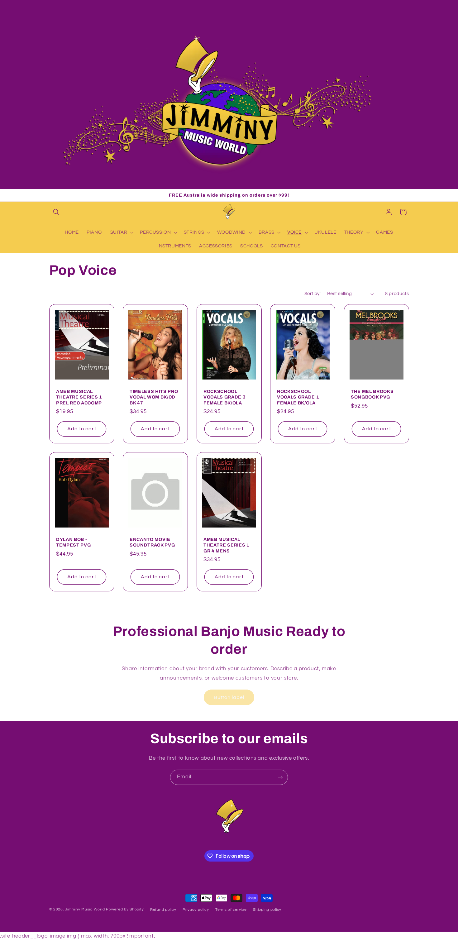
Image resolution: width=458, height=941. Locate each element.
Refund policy (163, 909)
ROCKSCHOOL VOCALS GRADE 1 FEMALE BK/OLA (298, 397)
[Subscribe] (280, 777)
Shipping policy (267, 909)
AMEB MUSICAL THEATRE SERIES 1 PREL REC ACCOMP (79, 397)
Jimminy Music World (85, 909)
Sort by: (312, 293)
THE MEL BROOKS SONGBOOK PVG (372, 394)
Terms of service (231, 909)
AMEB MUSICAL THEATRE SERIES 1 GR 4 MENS (226, 545)
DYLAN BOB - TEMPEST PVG (73, 542)
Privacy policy (196, 909)
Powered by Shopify (125, 909)
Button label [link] (229, 697)
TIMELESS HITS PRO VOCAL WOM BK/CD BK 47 (154, 397)
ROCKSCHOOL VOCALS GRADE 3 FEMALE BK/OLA (224, 397)
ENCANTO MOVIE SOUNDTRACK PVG (152, 542)
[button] (56, 212)
